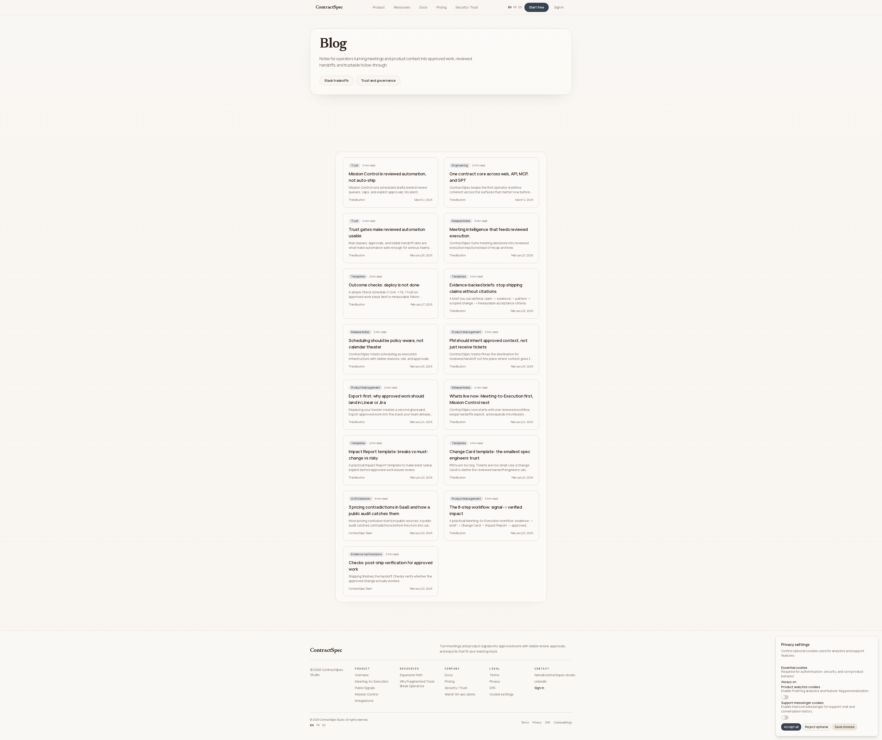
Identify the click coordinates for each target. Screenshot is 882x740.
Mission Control (366, 694)
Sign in (559, 7)
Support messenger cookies (802, 702)
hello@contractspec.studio (553, 675)
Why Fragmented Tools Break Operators (417, 683)
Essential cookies (794, 667)
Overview (362, 675)
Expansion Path (411, 675)
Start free (536, 7)
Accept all (791, 727)
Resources (402, 7)
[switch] (785, 697)
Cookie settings (501, 694)
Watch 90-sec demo (460, 694)
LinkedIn (540, 681)
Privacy (494, 681)
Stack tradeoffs (336, 80)
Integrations (364, 700)
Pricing (441, 7)
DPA (492, 688)
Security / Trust (466, 7)
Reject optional (816, 727)
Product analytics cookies (800, 687)
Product (379, 7)
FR (515, 7)
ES (520, 7)
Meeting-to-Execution (371, 681)
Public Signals (365, 688)
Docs (423, 7)
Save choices (845, 727)
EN (510, 7)
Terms (494, 675)
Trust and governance (378, 80)
